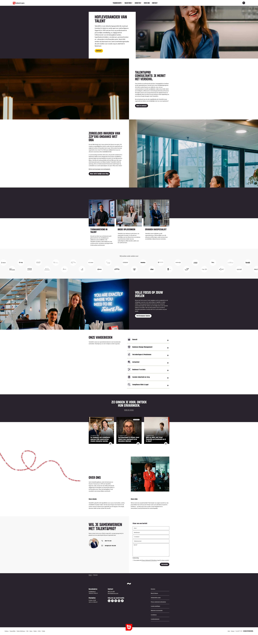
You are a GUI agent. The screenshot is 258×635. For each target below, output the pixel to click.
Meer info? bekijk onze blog (99, 174)
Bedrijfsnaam (137, 532)
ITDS (27, 631)
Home (90, 575)
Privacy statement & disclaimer (158, 602)
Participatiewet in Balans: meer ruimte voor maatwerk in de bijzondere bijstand (128, 439)
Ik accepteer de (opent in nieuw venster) (151, 560)
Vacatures (128, 3)
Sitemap (232, 631)
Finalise (43, 631)
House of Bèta (12, 631)
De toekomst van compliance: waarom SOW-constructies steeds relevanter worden (100, 439)
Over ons (147, 3)
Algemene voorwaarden (157, 610)
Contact (155, 3)
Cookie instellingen (155, 606)
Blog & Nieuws (154, 593)
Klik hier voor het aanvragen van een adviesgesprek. (99, 169)
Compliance (154, 614)
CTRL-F (39, 631)
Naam (135, 528)
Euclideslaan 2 (92, 591)
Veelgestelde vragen (156, 597)
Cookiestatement (155, 619)
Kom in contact (141, 105)
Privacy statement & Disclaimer (149, 560)
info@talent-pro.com (113, 593)
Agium (31, 631)
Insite (229, 631)
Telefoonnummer (137, 541)
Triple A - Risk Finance (21, 631)
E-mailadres (137, 536)
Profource (7, 631)
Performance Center (143, 316)
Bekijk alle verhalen (129, 410)
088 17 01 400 (111, 591)
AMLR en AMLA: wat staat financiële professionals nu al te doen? (156, 439)
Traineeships (117, 3)
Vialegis (35, 631)
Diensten (138, 3)
